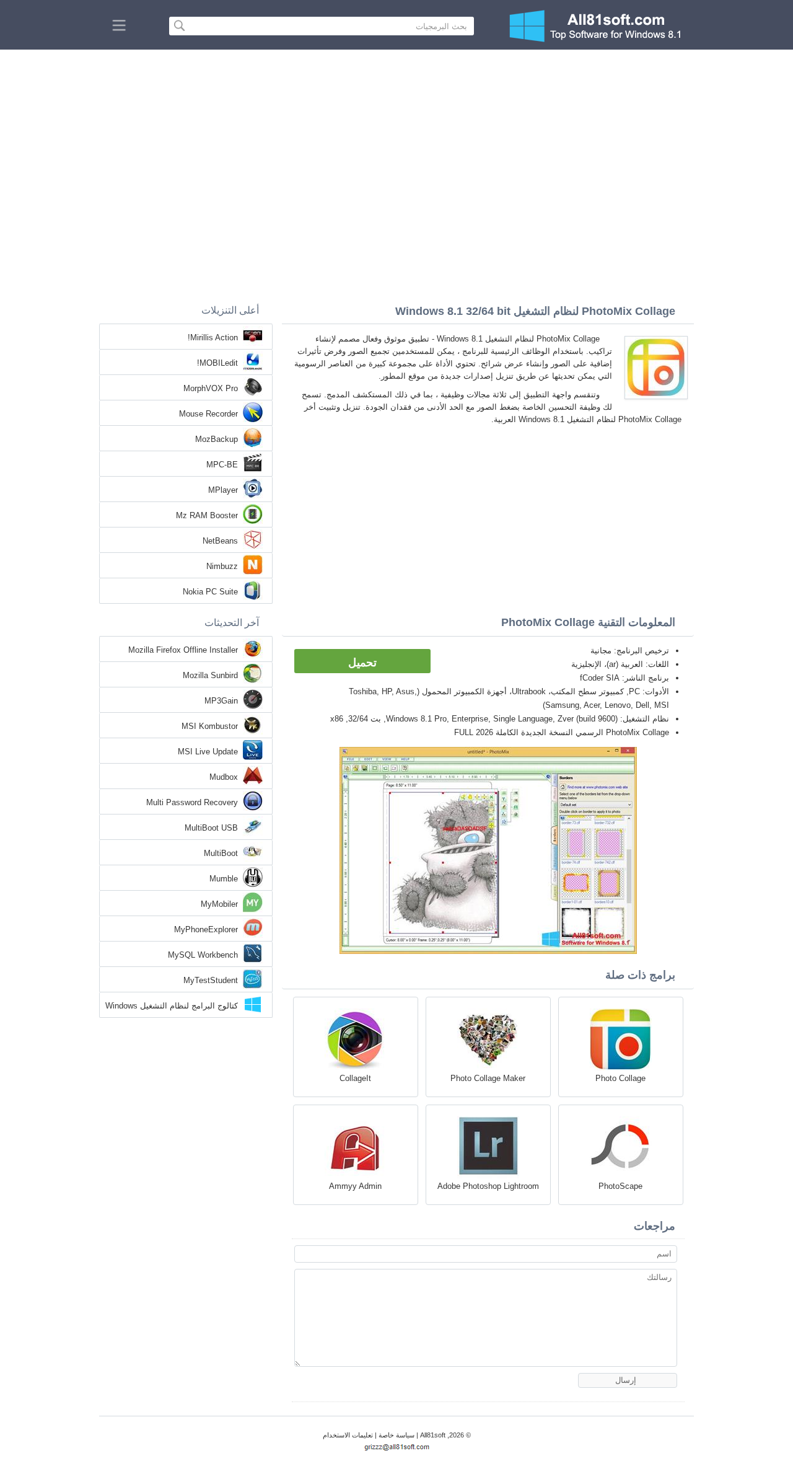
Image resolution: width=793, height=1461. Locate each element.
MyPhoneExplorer (206, 929)
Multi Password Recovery (192, 802)
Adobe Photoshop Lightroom (488, 1186)
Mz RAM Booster (207, 515)
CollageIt (355, 1078)
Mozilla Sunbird (210, 675)
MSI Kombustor (210, 726)
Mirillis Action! (213, 337)
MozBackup (216, 439)
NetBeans (220, 540)
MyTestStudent (210, 980)
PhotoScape (620, 1186)
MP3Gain (221, 700)
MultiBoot (221, 853)
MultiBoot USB (211, 827)
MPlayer (223, 490)
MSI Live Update (208, 751)
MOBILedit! (217, 363)
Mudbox (223, 777)
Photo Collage (620, 1078)
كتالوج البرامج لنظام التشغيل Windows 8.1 (171, 1006)
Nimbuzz (222, 566)
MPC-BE (222, 464)
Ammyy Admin (355, 1186)
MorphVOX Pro (210, 388)
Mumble (223, 878)
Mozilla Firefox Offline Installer (183, 650)
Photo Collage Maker (487, 1078)
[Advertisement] (396, 142)
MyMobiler (219, 904)
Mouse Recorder (208, 413)
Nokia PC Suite (210, 591)
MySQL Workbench (203, 955)
